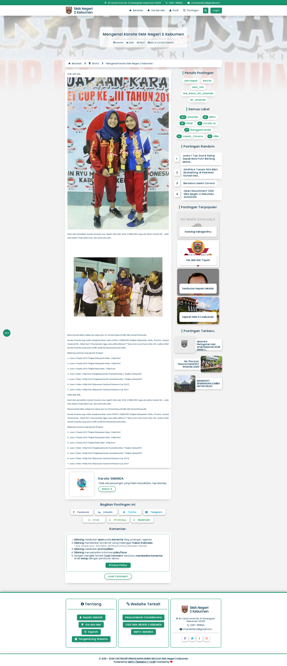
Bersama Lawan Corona (199, 183)
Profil (175, 10)
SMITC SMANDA (143, 632)
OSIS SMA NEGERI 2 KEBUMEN (143, 624)
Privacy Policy (118, 565)
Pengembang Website (93, 639)
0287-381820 (176, 2)
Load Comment (118, 576)
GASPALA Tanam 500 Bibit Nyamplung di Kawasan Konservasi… (201, 172)
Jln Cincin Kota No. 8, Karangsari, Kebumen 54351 (134, 2)
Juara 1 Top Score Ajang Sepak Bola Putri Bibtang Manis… (199, 159)
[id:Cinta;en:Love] (171, 662)
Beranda (138, 10)
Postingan (193, 10)
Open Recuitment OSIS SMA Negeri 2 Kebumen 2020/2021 (199, 194)
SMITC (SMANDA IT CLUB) (142, 662)
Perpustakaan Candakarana (143, 617)
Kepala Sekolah (93, 617)
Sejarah (93, 632)
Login (216, 10)
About (106, 489)
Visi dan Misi (158, 10)
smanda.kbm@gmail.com (205, 2)
